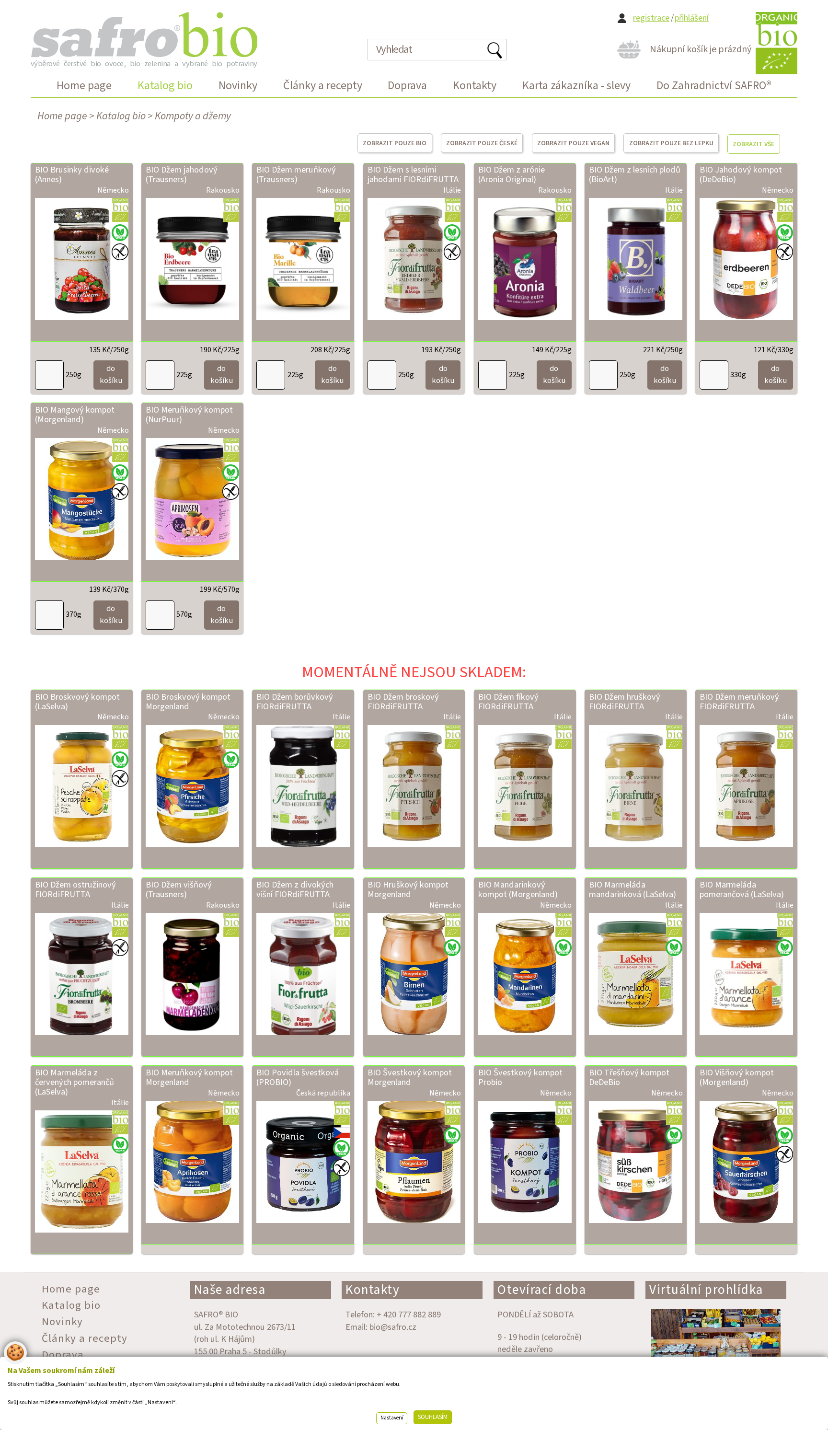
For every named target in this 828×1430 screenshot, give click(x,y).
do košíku (111, 375)
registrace (651, 18)
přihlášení (692, 18)
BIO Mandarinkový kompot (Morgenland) (518, 889)
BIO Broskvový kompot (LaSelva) (77, 701)
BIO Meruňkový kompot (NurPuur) (189, 414)
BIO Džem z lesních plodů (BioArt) (634, 174)
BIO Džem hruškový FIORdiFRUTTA (624, 701)
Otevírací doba (541, 1289)
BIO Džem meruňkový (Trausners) (296, 174)
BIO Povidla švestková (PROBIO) (297, 1077)
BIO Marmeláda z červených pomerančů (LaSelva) (74, 1082)
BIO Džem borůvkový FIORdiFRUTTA (294, 701)
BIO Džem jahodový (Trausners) (182, 174)
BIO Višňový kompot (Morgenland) (737, 1077)
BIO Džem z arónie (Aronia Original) (511, 174)
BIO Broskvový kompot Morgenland (188, 701)
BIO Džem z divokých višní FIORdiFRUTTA (295, 889)
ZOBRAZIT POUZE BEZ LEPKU (671, 143)
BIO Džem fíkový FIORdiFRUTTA (508, 701)
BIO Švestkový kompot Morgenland (410, 1077)
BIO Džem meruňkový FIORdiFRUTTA (739, 701)
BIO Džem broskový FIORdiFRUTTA (403, 701)
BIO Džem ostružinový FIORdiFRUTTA (75, 889)
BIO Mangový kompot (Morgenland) (75, 414)
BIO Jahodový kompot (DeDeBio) (741, 174)
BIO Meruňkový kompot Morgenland (189, 1077)
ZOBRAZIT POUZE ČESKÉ (482, 143)
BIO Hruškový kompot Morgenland (408, 889)
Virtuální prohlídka (706, 1289)
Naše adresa (230, 1289)
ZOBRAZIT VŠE (753, 144)
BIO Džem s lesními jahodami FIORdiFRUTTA (413, 174)
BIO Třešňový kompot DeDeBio (629, 1077)
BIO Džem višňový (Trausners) (179, 889)
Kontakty (372, 1289)
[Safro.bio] (144, 34)
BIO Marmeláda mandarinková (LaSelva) (632, 889)
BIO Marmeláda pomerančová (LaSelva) (742, 889)
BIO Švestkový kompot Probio (520, 1077)
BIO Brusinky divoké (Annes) (72, 174)
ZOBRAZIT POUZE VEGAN (573, 143)
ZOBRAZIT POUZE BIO (394, 143)
